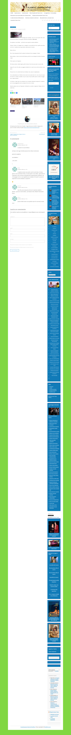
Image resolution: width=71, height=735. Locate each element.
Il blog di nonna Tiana (54, 712)
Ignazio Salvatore (54, 134)
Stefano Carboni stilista (53, 453)
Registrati (51, 386)
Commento (12, 216)
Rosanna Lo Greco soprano (54, 362)
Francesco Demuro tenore (52, 416)
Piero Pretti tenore (52, 452)
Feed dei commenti (53, 390)
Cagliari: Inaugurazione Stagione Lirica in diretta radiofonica (17, 134)
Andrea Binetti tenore (54, 325)
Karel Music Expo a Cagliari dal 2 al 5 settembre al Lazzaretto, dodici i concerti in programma (54, 40)
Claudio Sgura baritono (54, 370)
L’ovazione (54, 242)
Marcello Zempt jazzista (54, 461)
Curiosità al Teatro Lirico (15, 20)
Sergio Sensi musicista (53, 471)
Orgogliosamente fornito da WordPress (27, 727)
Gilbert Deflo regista (53, 446)
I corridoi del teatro (54, 565)
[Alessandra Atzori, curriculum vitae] (58, 19)
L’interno (54, 233)
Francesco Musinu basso (54, 499)
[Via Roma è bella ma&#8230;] (39, 101)
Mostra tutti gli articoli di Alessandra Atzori (31, 127)
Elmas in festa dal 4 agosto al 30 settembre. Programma (55, 207)
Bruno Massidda (54, 375)
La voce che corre (54, 257)
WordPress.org (52, 391)
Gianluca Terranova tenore (54, 300)
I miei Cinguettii (52, 651)
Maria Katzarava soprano (54, 491)
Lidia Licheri (51, 505)
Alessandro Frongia (53, 506)
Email (11, 233)
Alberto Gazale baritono (54, 353)
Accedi (50, 387)
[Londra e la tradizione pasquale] (15, 101)
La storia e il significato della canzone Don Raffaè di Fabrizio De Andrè (55, 197)
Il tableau (54, 235)
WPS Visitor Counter (55, 517)
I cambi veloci (54, 238)
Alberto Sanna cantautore (54, 445)
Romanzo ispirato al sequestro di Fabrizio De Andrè (54, 157)
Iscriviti (51, 87)
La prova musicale (54, 247)
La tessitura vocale (54, 244)
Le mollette (54, 226)
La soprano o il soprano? (54, 266)
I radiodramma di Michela (54, 448)
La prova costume (54, 255)
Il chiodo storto (54, 230)
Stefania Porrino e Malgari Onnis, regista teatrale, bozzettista (54, 344)
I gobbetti (54, 228)
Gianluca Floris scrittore (54, 435)
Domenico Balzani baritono (54, 302)
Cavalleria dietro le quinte (54, 259)
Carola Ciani (51, 503)
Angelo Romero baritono (54, 426)
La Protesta (54, 261)
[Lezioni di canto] (45, 19)
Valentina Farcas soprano (54, 480)
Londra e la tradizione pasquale (15, 104)
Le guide (54, 264)
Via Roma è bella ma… (37, 104)
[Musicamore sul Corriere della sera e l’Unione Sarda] (51, 19)
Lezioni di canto (25, 13)
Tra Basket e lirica (54, 249)
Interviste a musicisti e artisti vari (31, 17)
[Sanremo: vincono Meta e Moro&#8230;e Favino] (27, 101)
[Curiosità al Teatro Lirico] (60, 19)
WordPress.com (48, 727)
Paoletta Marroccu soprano (54, 338)
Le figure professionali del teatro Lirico (54, 548)
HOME (11, 13)
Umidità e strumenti (54, 237)
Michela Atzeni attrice (53, 443)
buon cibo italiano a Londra (54, 640)
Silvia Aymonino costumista (54, 318)
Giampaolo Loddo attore (54, 478)
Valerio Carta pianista (53, 465)
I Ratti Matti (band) (53, 463)
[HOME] (42, 19)
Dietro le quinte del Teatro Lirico (36, 13)
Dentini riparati (42, 133)
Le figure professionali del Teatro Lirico (40, 15)
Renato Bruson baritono (54, 292)
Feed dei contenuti (52, 389)
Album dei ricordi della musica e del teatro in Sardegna (54, 535)
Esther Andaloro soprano (54, 486)
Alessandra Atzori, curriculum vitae (47, 17)
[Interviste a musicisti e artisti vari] (56, 19)
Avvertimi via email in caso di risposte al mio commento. (21, 244)
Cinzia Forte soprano (54, 304)
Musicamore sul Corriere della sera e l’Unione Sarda (20, 15)
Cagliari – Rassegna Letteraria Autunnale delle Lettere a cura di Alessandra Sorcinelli (54, 45)
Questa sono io (18, 13)
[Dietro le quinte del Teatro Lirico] (47, 19)
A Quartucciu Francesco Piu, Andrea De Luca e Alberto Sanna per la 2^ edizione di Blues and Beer (54, 49)
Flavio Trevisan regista (53, 501)
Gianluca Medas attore (53, 450)
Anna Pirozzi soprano (54, 305)
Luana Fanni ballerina (54, 336)
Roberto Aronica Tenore (54, 360)
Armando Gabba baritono (54, 367)
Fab (19, 168)
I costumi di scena (54, 254)
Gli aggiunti (54, 245)
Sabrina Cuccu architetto (54, 433)
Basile (56, 134)
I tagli (54, 231)
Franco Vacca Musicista (53, 485)
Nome (11, 228)
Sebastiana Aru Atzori (54, 714)
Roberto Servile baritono (54, 436)
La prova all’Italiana (54, 262)
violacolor (20, 143)
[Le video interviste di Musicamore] (54, 19)
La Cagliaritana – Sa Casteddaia (50, 13)
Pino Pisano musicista (53, 473)
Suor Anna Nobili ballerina (54, 358)
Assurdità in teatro (54, 577)
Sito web (11, 239)
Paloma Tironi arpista (53, 438)
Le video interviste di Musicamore (17, 17)
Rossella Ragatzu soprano (54, 310)
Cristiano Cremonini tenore (54, 323)
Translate (57, 671)
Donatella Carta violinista (54, 368)
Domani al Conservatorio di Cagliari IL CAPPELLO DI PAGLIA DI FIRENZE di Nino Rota (54, 705)
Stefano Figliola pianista (54, 467)
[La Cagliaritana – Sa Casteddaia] (49, 19)
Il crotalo (54, 240)
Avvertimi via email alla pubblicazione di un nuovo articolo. (22, 247)
